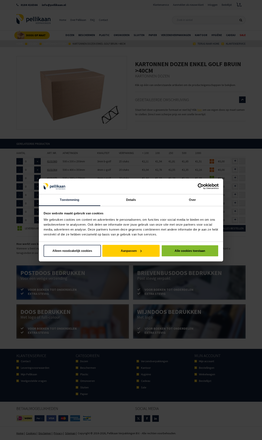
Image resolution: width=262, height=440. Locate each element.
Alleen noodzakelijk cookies (72, 250)
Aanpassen (129, 250)
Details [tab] (131, 199)
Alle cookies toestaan (190, 250)
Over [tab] (192, 199)
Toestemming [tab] (69, 199)
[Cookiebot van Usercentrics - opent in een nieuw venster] (201, 186)
